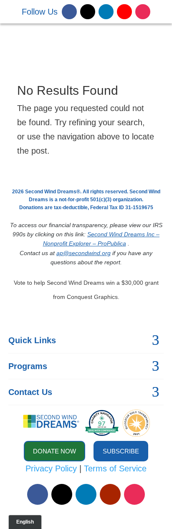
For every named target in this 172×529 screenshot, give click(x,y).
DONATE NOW (119, 41)
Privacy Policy (51, 468)
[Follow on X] (87, 11)
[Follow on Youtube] (124, 11)
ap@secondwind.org (83, 253)
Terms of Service (115, 468)
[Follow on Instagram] (142, 11)
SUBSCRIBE (121, 451)
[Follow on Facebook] (69, 11)
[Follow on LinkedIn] (106, 11)
